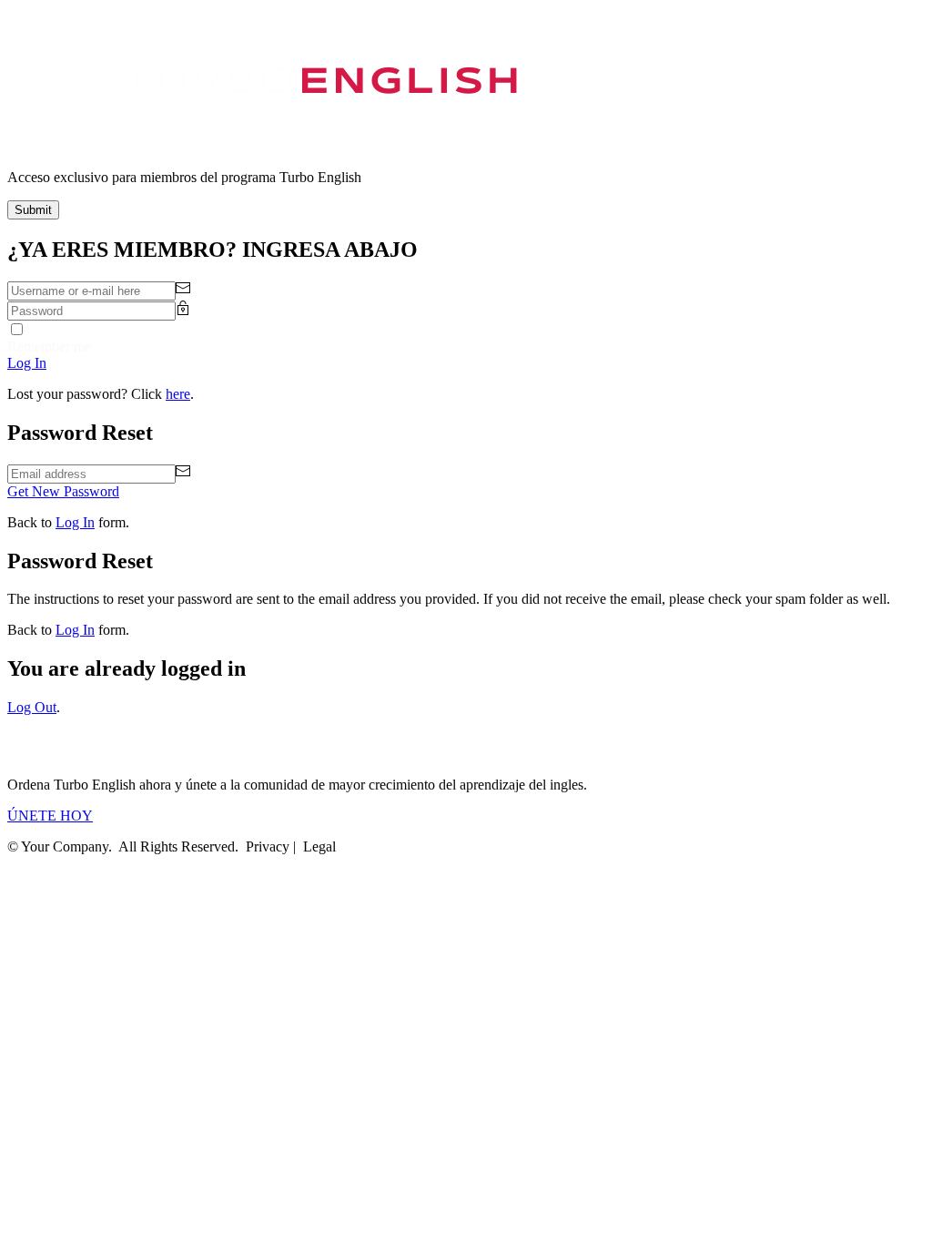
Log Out (31, 707)
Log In (75, 522)
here (178, 394)
